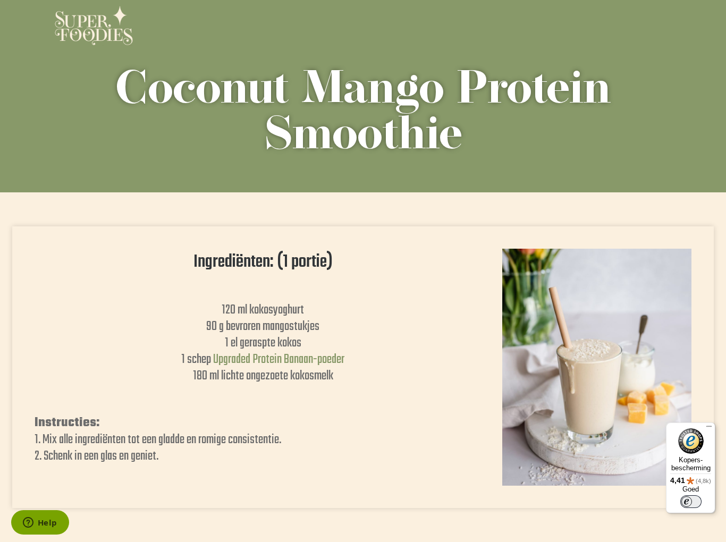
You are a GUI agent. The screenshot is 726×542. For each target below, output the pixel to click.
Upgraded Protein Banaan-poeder (278, 359)
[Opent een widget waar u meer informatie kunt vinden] (40, 523)
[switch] (691, 501)
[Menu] (709, 428)
